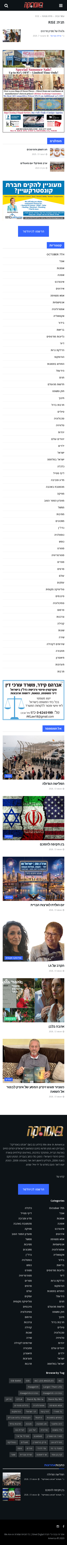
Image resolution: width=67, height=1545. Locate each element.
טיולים (61, 411)
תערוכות (59, 664)
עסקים (60, 582)
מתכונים (60, 521)
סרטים (60, 569)
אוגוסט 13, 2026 (55, 788)
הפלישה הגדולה (53, 784)
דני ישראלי (31, 1411)
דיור (62, 343)
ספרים (60, 562)
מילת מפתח (47, 16)
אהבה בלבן (56, 1026)
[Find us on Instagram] (58, 1526)
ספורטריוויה (57, 555)
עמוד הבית (59, 16)
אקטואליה (58, 316)
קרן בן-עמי (57, 1454)
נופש (61, 541)
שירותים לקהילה (55, 644)
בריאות (60, 329)
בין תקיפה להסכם (52, 844)
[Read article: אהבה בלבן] (33, 1000)
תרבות (60, 671)
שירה (61, 637)
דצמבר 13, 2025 (38, 154)
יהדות (61, 432)
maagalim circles (52, 1393)
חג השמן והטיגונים (37, 149)
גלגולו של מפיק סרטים (52, 31)
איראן (9, 1399)
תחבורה (60, 651)
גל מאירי (58, 1411)
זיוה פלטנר (56, 1423)
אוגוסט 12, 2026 (55, 1031)
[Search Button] (6, 5)
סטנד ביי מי (56, 1448)
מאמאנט (38, 1436)
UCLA (19, 1399)
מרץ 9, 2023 (40, 168)
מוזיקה (60, 493)
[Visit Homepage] (34, 5)
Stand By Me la (35, 1399)
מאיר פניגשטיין (54, 1436)
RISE (37, 16)
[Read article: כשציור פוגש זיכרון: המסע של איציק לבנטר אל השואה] (33, 1061)
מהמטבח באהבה (55, 486)
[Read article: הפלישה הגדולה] (33, 757)
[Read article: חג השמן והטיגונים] (57, 153)
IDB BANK (16, 1380)
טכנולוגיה (59, 418)
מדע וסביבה (57, 480)
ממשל (61, 507)
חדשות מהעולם (56, 384)
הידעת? (60, 370)
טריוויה (44, 1430)
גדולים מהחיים (21, 1405)
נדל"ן (61, 527)
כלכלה (60, 466)
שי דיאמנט (42, 1454)
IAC (60, 1380)
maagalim (33, 1386)
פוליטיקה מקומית (55, 589)
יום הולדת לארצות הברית (47, 905)
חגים (61, 377)
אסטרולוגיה (58, 309)
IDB (28, 1380)
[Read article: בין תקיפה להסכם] (33, 818)
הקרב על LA (56, 966)
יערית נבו (19, 1430)
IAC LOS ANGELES (44, 1380)
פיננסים (60, 596)
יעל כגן (32, 1430)
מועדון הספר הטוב (54, 500)
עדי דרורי (41, 1448)
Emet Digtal (38, 1534)
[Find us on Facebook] (63, 1526)
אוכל (61, 261)
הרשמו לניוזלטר (33, 231)
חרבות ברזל (57, 405)
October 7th (55, 254)
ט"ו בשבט (57, 1430)
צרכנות (60, 616)
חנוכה (29, 1423)
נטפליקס (12, 1442)
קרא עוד (60, 1176)
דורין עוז (45, 1411)
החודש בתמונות (55, 364)
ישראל (60, 452)
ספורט (60, 548)
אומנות (60, 268)
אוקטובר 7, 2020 (40, 36)
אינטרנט (59, 281)
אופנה (61, 275)
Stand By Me (55, 1399)
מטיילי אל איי (22, 1436)
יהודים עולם (57, 439)
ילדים (61, 445)
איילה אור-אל (55, 36)
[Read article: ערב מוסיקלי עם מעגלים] (57, 167)
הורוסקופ (59, 357)
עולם (61, 575)
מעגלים (24, 1442)
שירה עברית (26, 1454)
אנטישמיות (58, 302)
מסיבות (60, 514)
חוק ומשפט (58, 391)
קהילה (60, 623)
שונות (61, 630)
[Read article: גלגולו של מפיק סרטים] (12, 35)
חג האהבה (41, 1423)
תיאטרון (60, 657)
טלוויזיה (60, 425)
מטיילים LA (56, 1442)
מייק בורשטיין (39, 1442)
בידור (61, 322)
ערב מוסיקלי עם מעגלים (33, 163)
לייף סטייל (58, 473)
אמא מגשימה (57, 295)
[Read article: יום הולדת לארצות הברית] (33, 879)
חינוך (61, 398)
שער (13, 1454)
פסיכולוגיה (58, 603)
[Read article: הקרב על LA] (33, 940)
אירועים (60, 288)
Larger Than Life (52, 1386)
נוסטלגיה (59, 534)
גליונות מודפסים (55, 336)
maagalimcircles (29, 1393)
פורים (29, 1448)
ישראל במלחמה (55, 459)
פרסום (60, 610)
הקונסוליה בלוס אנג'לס (19, 1417)
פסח (20, 1448)
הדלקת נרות (57, 350)
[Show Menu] (61, 5)
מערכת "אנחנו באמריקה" (51, 1479)
